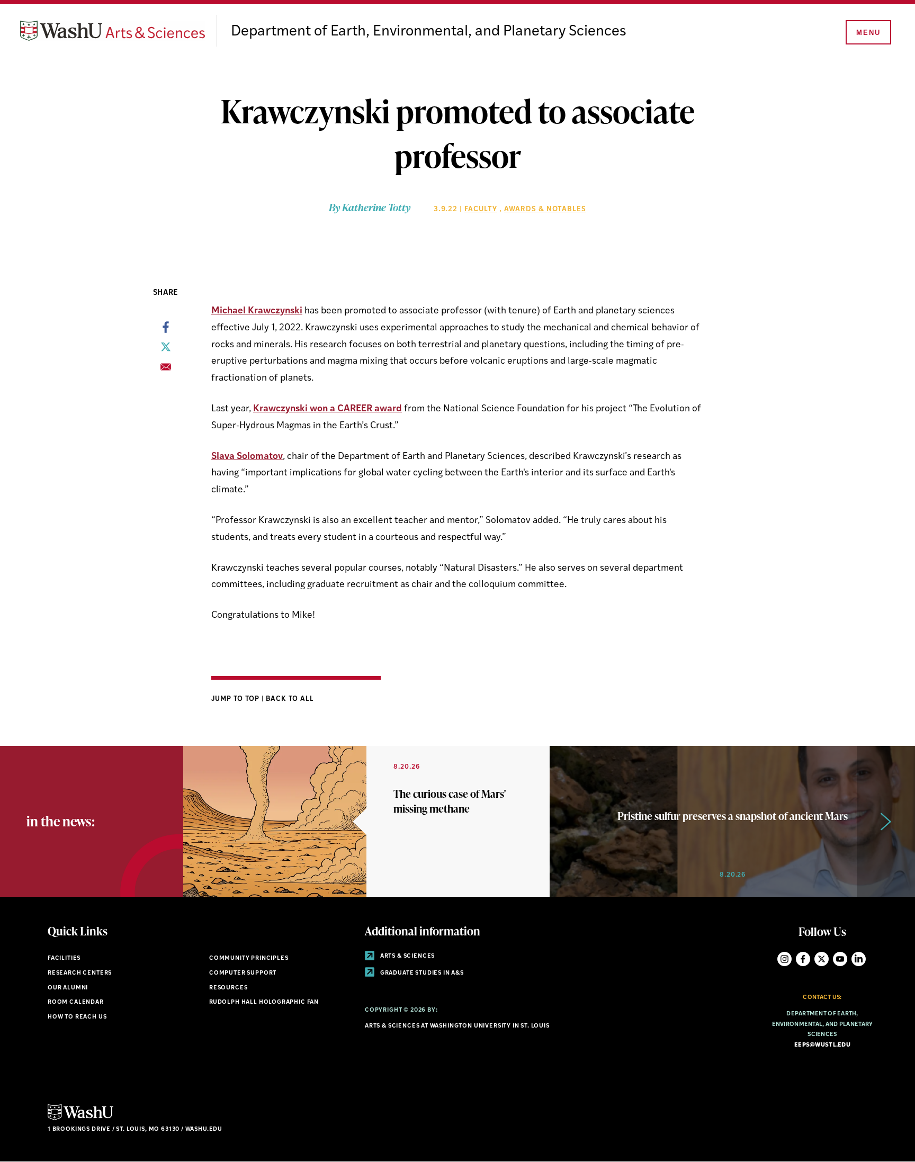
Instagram (784, 959)
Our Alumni (68, 988)
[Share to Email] (165, 370)
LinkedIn (858, 959)
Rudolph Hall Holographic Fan (264, 1002)
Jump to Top (236, 699)
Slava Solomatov (247, 456)
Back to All (290, 699)
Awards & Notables (545, 209)
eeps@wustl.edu (822, 1045)
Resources (228, 988)
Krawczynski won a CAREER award (327, 408)
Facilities (64, 958)
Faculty (480, 209)
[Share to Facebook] (165, 330)
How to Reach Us (77, 1017)
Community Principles (249, 958)
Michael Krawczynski (256, 311)
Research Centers (80, 973)
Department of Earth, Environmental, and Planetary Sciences (428, 31)
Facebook (803, 959)
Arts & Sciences (407, 956)
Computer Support (242, 973)
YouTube (840, 959)
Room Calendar (76, 1002)
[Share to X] (165, 349)
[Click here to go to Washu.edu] (80, 1119)
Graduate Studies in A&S (421, 973)
